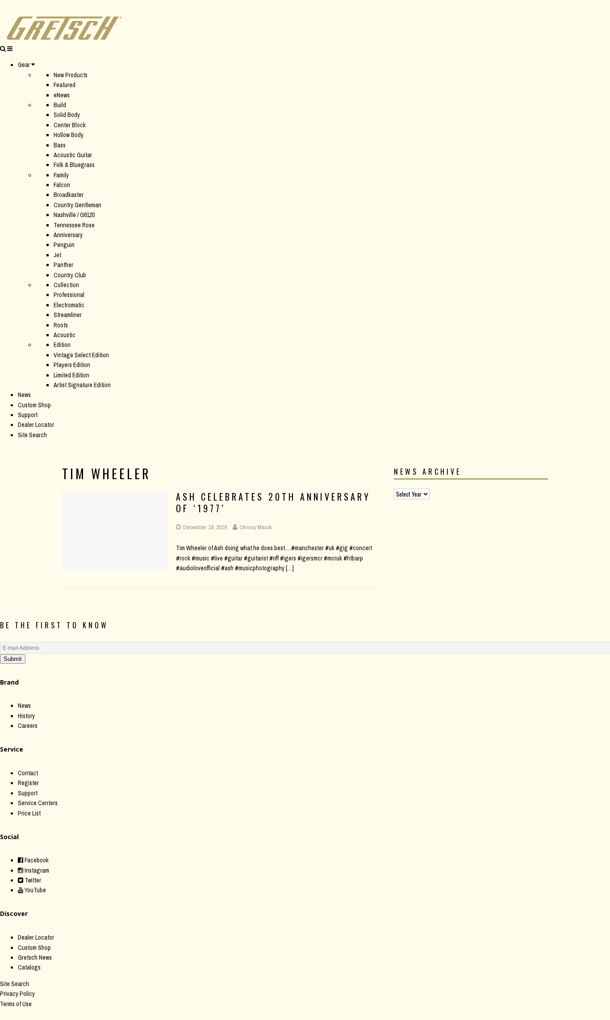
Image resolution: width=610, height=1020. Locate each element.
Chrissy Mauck (255, 527)
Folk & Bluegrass (74, 165)
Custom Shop (34, 405)
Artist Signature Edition (82, 385)
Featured (64, 85)
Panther (63, 265)
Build (60, 105)
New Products (71, 75)
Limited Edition (71, 375)
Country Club (70, 275)
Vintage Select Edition (81, 355)
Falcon (62, 185)
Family (61, 175)
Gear (24, 65)
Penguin (64, 245)
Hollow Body (69, 135)
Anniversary (68, 235)
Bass (60, 145)
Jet (57, 255)
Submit (13, 659)
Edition (62, 345)
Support (28, 415)
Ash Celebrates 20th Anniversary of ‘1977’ (273, 502)
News (24, 395)
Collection (66, 285)
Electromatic (69, 305)
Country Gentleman (77, 205)
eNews (62, 95)
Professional (69, 295)
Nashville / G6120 (74, 215)
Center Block (70, 125)
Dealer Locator (36, 425)
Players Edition (72, 365)
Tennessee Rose (74, 225)
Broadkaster (69, 195)
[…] (290, 568)
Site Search (32, 435)
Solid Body (67, 115)
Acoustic (64, 335)
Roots (61, 325)
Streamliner (68, 315)
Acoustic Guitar (73, 155)
